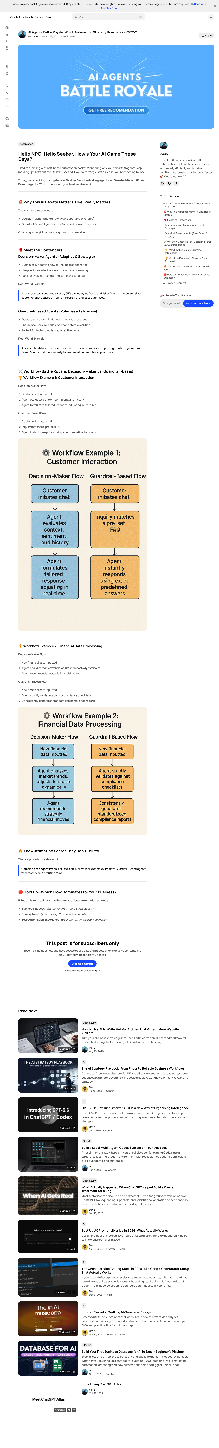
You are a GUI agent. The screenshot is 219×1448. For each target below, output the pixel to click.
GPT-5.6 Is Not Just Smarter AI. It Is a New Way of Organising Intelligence (135, 1108)
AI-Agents (110, 1169)
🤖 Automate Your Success (175, 295)
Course (110, 1090)
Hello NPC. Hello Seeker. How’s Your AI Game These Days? (186, 205)
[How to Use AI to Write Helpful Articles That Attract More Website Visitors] (48, 1035)
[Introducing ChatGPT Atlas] (48, 1397)
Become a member (82, 963)
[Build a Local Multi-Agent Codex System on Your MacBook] (48, 1154)
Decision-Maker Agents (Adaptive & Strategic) (184, 226)
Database (111, 1374)
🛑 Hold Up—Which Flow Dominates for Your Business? (187, 276)
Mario (34, 36)
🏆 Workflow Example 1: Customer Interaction (183, 251)
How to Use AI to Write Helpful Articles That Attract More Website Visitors (130, 1031)
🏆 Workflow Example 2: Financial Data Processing (186, 259)
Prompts (110, 1248)
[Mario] (22, 34)
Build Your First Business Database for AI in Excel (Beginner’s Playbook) (134, 1352)
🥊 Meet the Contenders (177, 220)
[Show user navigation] (211, 17)
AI (84, 1061)
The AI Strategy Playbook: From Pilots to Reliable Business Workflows (133, 1068)
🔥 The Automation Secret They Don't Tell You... (186, 268)
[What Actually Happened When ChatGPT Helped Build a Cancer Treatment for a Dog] (48, 1195)
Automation (26, 144)
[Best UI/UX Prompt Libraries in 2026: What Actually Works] (48, 1236)
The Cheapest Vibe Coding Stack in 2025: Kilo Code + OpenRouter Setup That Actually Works (135, 1270)
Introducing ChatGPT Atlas (101, 1384)
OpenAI (109, 1130)
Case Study (89, 1022)
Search (83, 17)
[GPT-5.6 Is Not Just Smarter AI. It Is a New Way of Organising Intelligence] (48, 1114)
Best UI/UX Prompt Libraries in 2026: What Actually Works (125, 1230)
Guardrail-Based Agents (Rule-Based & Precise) (186, 235)
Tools (122, 1248)
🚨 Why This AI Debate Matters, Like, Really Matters (187, 213)
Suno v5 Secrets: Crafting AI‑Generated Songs (116, 1312)
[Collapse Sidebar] (6, 17)
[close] (215, 6)
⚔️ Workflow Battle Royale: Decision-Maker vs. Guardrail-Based (187, 243)
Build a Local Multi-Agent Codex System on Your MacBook (124, 1148)
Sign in (96, 970)
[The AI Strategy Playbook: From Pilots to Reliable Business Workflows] (48, 1075)
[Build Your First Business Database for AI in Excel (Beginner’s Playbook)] (48, 1358)
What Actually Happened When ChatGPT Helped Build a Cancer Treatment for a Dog (128, 1189)
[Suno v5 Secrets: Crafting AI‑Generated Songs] (48, 1318)
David (92, 1087)
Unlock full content (176, 283)
